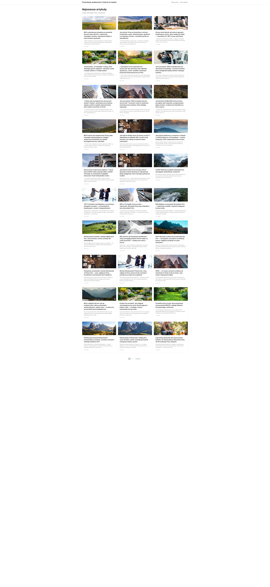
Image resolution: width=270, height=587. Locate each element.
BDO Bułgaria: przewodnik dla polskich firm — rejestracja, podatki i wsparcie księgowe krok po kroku (170, 206)
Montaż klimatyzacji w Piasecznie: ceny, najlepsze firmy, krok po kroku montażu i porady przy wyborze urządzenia (133, 273)
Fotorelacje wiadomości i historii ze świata (99, 2)
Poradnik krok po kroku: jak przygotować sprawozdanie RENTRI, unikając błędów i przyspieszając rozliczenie (169, 305)
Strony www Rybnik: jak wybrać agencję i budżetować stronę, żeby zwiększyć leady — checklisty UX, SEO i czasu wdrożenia (170, 34)
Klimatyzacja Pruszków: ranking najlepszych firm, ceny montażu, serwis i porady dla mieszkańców (99, 238)
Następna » (138, 358)
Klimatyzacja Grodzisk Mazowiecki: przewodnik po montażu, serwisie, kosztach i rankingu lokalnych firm (99, 340)
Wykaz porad (174, 2)
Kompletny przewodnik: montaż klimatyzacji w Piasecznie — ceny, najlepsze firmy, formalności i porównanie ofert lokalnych (99, 273)
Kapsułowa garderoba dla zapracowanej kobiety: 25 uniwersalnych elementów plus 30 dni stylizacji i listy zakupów (170, 340)
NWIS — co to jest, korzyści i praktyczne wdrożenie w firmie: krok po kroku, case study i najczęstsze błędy (169, 273)
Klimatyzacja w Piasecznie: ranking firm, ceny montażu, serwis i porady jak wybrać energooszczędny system (134, 340)
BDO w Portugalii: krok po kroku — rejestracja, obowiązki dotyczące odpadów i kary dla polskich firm (135, 206)
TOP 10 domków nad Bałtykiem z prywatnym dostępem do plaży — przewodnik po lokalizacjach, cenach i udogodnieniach (99, 206)
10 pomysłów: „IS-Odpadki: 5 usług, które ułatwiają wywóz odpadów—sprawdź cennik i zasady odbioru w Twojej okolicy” (99, 68)
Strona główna (184, 2)
